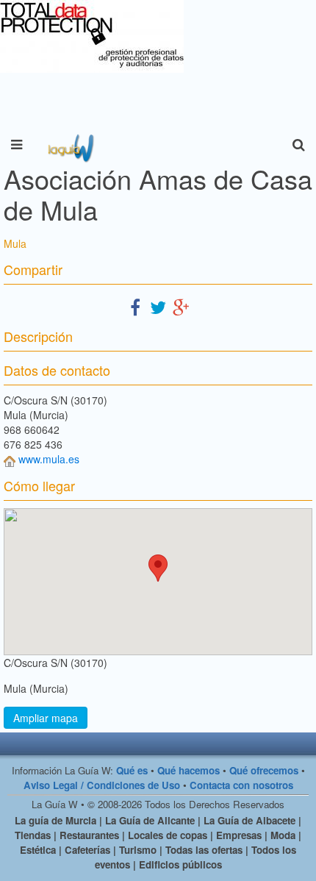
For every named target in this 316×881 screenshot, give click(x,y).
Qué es (132, 770)
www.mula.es (48, 459)
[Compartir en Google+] (181, 306)
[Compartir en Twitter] (158, 306)
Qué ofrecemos (263, 770)
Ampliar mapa (45, 717)
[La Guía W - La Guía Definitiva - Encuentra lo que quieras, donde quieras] (69, 145)
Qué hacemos (188, 770)
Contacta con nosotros (241, 785)
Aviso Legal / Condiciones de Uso (102, 785)
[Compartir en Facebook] (135, 306)
